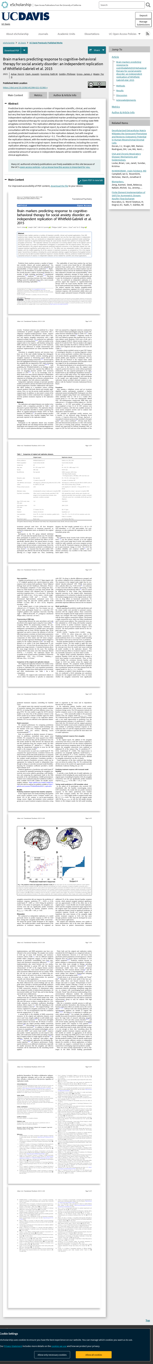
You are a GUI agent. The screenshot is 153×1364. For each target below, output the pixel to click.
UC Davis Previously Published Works (45, 42)
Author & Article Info (123, 112)
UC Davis (5, 23)
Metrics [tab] (38, 95)
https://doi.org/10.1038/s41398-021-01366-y (25, 87)
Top (148, 1320)
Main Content (16, 179)
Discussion (121, 95)
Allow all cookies (93, 1354)
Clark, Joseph (32, 74)
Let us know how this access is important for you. (65, 167)
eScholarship (8, 42)
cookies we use (58, 1346)
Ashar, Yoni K (17, 74)
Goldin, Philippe (67, 74)
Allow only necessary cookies (52, 1354)
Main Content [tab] (15, 95)
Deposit (143, 15)
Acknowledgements (126, 100)
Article (115, 57)
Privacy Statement (13, 1346)
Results (120, 90)
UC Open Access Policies (122, 34)
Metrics (116, 106)
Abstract (13, 103)
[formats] (24, 50)
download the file (59, 185)
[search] (148, 4)
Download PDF (11, 50)
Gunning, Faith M (48, 74)
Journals (43, 34)
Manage (143, 23)
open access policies (30, 167)
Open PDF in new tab (92, 180)
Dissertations (92, 34)
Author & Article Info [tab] (64, 95)
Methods (120, 85)
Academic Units (66, 34)
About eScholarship (17, 34)
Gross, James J (84, 74)
